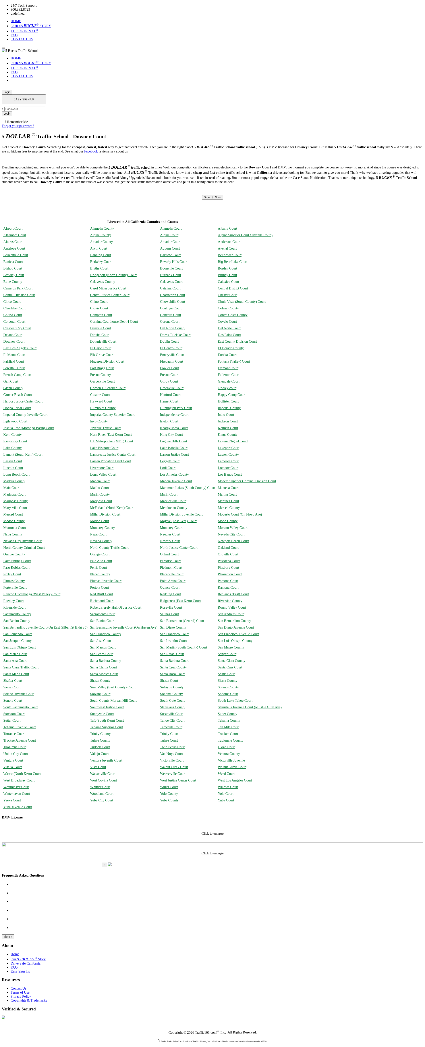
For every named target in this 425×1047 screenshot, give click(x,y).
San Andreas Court (231, 614)
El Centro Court (171, 348)
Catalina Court (170, 288)
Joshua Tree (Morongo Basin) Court (28, 428)
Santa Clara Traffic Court (21, 667)
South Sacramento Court (20, 707)
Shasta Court (169, 680)
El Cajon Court (100, 348)
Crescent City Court (17, 328)
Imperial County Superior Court (112, 414)
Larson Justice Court (174, 454)
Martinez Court (228, 501)
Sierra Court (11, 687)
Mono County (228, 521)
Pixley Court (12, 574)
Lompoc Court (228, 468)
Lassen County (228, 454)
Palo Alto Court (101, 561)
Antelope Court (14, 248)
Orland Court (169, 554)
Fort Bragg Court (102, 368)
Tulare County (100, 740)
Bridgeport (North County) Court (113, 275)
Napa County (12, 534)
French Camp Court (17, 375)
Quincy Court (169, 587)
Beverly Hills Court (173, 262)
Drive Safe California (26, 963)
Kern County (12, 434)
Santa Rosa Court (172, 674)
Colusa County (228, 308)
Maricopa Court (14, 494)
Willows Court (228, 787)
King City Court (171, 434)
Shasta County (100, 680)
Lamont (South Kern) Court (22, 454)
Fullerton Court (228, 375)
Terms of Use (20, 992)
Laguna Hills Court (173, 441)
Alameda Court (171, 228)
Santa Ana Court (15, 660)
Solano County (228, 687)
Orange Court (99, 554)
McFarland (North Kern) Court (111, 508)
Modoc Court (99, 521)
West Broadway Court (19, 780)
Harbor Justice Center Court (22, 401)
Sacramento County (17, 614)
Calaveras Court (171, 281)
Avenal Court (227, 248)
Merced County (229, 508)
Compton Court (101, 315)
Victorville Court (172, 760)
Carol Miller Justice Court (108, 288)
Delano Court (12, 335)
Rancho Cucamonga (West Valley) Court (31, 594)
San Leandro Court (173, 641)
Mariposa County (15, 501)
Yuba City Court (101, 800)
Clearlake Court (14, 308)
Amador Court (170, 242)
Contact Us (18, 988)
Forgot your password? (18, 126)
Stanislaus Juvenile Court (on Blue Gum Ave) (250, 707)
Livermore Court (102, 468)
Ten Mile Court (228, 727)
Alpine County (100, 235)
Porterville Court (15, 587)
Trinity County (100, 734)
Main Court (11, 488)
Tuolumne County (230, 740)
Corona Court (169, 321)
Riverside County (230, 601)
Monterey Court (171, 527)
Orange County (14, 554)
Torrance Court (14, 734)
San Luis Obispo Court (19, 647)
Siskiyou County (172, 687)
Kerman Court (228, 428)
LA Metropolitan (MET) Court (111, 441)
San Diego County (173, 627)
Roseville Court (171, 607)
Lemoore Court (228, 461)
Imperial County (229, 408)
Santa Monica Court (104, 674)
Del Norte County (172, 328)
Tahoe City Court (172, 720)
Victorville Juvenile (231, 760)
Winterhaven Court (16, 793)
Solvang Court (100, 694)
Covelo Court (227, 321)
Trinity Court (169, 734)
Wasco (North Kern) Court (22, 773)
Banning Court (100, 255)
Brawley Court (13, 275)
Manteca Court (228, 488)
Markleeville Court (173, 501)
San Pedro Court (101, 654)
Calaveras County (102, 281)
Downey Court (13, 341)
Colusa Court (12, 315)
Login (7, 92)
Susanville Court (171, 714)
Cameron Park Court (17, 288)
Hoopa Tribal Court (17, 408)
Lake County (12, 448)
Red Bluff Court (101, 594)
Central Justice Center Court (109, 295)
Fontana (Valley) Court (234, 361)
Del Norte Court (229, 328)
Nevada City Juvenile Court (22, 541)
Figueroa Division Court (107, 361)
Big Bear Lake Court (232, 262)
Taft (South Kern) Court (107, 720)
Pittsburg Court (228, 567)
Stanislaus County (172, 707)
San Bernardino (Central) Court (182, 621)
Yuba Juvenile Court (17, 807)
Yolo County (169, 793)
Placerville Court (172, 574)
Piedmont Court (171, 567)
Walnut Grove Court (232, 767)
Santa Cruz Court (230, 667)
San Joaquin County (17, 641)
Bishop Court (12, 268)
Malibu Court (99, 488)
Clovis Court (99, 308)
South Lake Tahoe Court (235, 700)
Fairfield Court (13, 361)
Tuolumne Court (14, 747)
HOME (16, 21)
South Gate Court (172, 700)
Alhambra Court (14, 235)
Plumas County (14, 581)
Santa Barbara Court (174, 660)
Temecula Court (171, 727)
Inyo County (99, 421)
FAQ (14, 35)
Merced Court (13, 514)
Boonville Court (171, 268)
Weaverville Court (172, 773)
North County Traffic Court (109, 547)
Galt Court (10, 381)
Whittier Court (100, 787)
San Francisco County (105, 634)
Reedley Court (13, 601)
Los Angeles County (174, 474)
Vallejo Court (99, 754)
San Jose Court (100, 641)
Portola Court (99, 587)
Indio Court (226, 414)
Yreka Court (12, 800)
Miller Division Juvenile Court (181, 514)
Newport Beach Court (233, 541)
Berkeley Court (101, 262)
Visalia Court (12, 767)
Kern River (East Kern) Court (111, 434)
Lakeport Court (228, 448)
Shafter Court (12, 680)
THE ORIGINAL (24, 31)
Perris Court (98, 567)
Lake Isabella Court (173, 448)
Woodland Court (101, 793)
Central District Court (233, 288)
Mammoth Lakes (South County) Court (187, 488)
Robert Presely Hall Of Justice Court (115, 607)
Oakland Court (228, 547)
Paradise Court (170, 561)
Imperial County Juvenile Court (25, 414)
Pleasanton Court (230, 574)
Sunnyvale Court (102, 714)
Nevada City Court (231, 534)
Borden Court (227, 268)
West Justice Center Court (178, 780)
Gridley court (227, 388)
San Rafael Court (172, 654)
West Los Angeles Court (235, 780)
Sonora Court (12, 700)
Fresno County (100, 375)
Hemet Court (169, 401)
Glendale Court (228, 381)
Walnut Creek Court (174, 767)
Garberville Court (102, 381)
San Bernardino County (234, 621)
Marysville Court (15, 508)
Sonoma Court (228, 694)
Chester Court (227, 295)
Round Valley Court (232, 607)
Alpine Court (169, 235)
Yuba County (169, 800)
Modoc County (14, 521)
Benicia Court (13, 262)
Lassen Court (12, 461)
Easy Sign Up (20, 971)
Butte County (12, 281)
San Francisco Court (174, 634)
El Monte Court (14, 355)
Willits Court (169, 787)
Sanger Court (227, 654)
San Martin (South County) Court (183, 647)
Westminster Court (16, 787)
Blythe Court (99, 268)
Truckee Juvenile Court (19, 740)
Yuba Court (226, 800)
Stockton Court (14, 714)
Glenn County (13, 388)
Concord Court (170, 315)
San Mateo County (231, 647)
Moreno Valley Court (232, 527)
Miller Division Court (105, 514)
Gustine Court (100, 395)
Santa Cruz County (173, 667)
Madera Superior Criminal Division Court (247, 481)
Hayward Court (101, 401)
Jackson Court (228, 421)
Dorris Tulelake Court (175, 335)
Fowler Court (169, 368)
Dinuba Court (99, 335)
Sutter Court (11, 720)
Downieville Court (103, 341)
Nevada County (101, 541)
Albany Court (227, 228)
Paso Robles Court (16, 567)
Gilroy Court (169, 381)
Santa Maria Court (16, 674)
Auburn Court (170, 248)
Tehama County (229, 720)
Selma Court (226, 674)
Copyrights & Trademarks (29, 1000)
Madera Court (100, 481)
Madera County (14, 481)
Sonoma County (171, 694)
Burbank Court (170, 275)
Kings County (228, 434)
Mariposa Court (101, 501)
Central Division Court (19, 295)
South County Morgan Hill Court (113, 700)
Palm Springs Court (17, 561)
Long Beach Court (16, 474)
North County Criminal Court (24, 547)
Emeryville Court (172, 355)
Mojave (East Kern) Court (178, 521)
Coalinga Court (171, 308)
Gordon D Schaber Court (108, 388)
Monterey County (102, 527)
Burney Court (227, 275)
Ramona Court (228, 587)
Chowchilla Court (172, 301)
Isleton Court (169, 421)
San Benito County (16, 621)
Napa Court (98, 534)
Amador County (101, 242)
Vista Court (98, 767)
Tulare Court (169, 740)
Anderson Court (229, 242)
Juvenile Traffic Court (105, 428)
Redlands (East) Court (233, 594)
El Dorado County (231, 348)
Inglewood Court (15, 421)
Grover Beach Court (17, 395)
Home (15, 954)
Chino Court (99, 301)
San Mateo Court (15, 654)
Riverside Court (14, 607)
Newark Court (170, 541)
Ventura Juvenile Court (106, 760)
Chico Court (12, 301)
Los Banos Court (230, 474)
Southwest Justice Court (107, 707)
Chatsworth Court (172, 295)
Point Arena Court (172, 581)
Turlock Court (100, 747)
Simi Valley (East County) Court (112, 687)
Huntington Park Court (176, 408)
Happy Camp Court (231, 395)
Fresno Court (169, 375)
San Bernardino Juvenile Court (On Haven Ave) (123, 627)
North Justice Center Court (178, 547)
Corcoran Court (14, 321)
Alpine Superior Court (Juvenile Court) (245, 235)
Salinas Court (169, 614)
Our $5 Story (28, 959)
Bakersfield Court (15, 255)
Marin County (100, 494)
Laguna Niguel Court (233, 441)
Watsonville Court (102, 773)
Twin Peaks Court (172, 747)
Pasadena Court (229, 561)
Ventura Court (13, 760)
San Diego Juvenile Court (236, 627)
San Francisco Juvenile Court (238, 634)
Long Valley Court (103, 474)
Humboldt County (103, 408)
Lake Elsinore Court (104, 448)
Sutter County (227, 714)
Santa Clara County (231, 660)
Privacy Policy (21, 996)
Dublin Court (169, 341)
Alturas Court (12, 242)
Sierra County (227, 680)
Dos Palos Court (229, 335)
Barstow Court (170, 255)
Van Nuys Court (171, 754)
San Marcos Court (103, 647)
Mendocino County (173, 508)
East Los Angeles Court (20, 348)
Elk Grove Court (102, 355)
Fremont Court (228, 368)
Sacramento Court (102, 614)
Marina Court (227, 494)
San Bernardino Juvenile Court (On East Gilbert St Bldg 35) (45, 627)
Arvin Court (98, 248)
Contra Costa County (232, 315)
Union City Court (15, 754)
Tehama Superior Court (106, 727)
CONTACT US (22, 39)
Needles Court (170, 534)
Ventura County (229, 754)
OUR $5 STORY (31, 26)
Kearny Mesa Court (174, 428)
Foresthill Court (14, 368)
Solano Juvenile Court (18, 694)
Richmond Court (102, 601)
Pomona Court (228, 581)
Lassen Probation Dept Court (110, 461)
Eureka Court (227, 355)
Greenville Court (172, 388)
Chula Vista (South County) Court (242, 301)
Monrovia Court (14, 527)
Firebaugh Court (171, 361)
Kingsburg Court (15, 441)
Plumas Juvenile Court (106, 581)
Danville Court (100, 328)
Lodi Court (168, 468)
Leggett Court (170, 461)
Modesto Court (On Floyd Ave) (240, 514)
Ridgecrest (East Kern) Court (180, 601)
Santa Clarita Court (103, 667)
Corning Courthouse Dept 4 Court (114, 321)
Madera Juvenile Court (176, 481)
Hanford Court (170, 395)
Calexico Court (228, 281)
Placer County (100, 574)
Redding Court (170, 594)
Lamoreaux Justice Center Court (112, 454)
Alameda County (102, 228)
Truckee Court (228, 734)
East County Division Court (237, 341)
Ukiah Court (226, 747)
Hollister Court (228, 401)
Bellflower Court (229, 255)
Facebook (91, 151)
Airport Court (12, 228)
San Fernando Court (17, 634)
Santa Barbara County (105, 660)
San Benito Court (102, 621)
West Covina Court (103, 780)
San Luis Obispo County (235, 641)
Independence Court (174, 414)
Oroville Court (228, 554)
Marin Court (168, 494)
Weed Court (226, 773)
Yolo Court (225, 793)
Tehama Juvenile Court (19, 727)
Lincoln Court (13, 468)
